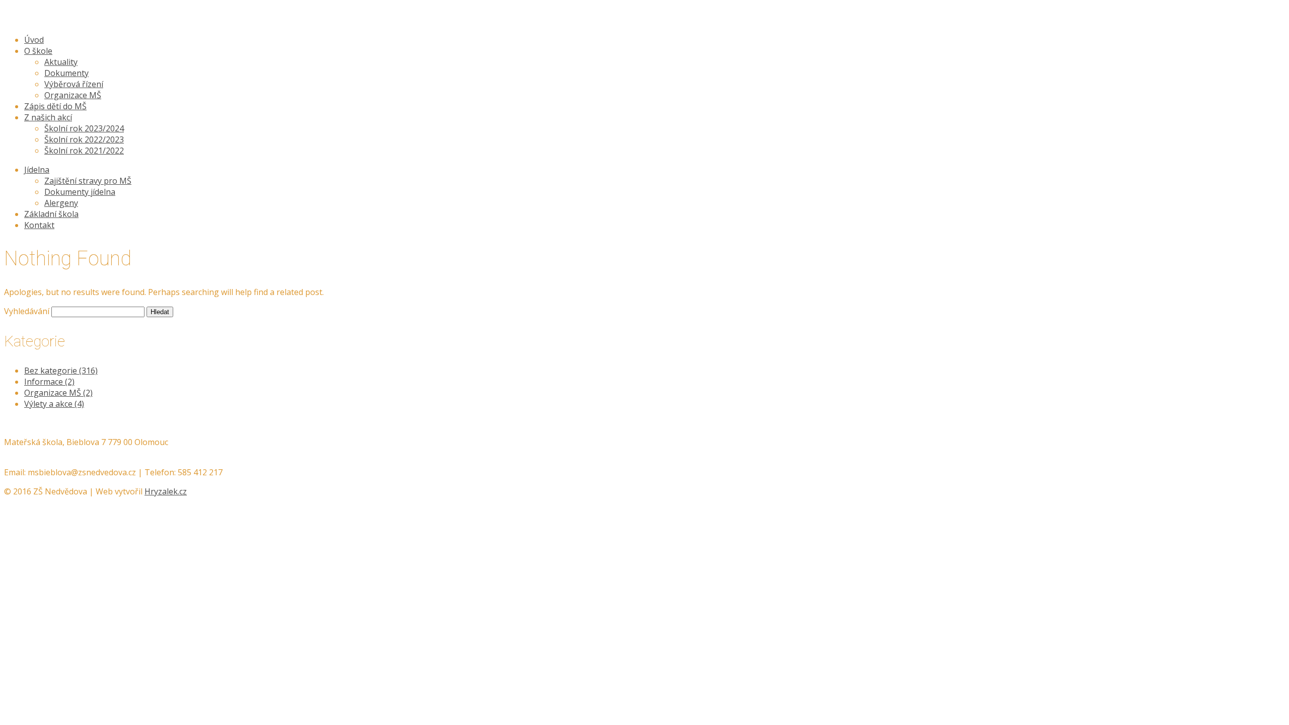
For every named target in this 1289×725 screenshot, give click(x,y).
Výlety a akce (54, 403)
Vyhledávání (26, 311)
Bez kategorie (61, 370)
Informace (49, 381)
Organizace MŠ (58, 392)
